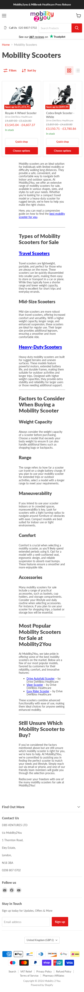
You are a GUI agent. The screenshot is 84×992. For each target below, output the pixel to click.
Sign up (60, 921)
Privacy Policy (44, 971)
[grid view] (69, 70)
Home (6, 44)
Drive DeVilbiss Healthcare (18, 116)
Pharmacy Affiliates (53, 975)
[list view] (77, 70)
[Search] (76, 27)
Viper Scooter (35, 684)
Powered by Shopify (42, 985)
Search (12, 971)
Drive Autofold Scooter (41, 678)
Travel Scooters (34, 253)
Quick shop (21, 141)
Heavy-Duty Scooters (40, 347)
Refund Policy (63, 971)
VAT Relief (26, 971)
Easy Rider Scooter (38, 691)
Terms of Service (29, 975)
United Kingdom (40, 940)
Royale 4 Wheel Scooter (21, 113)
